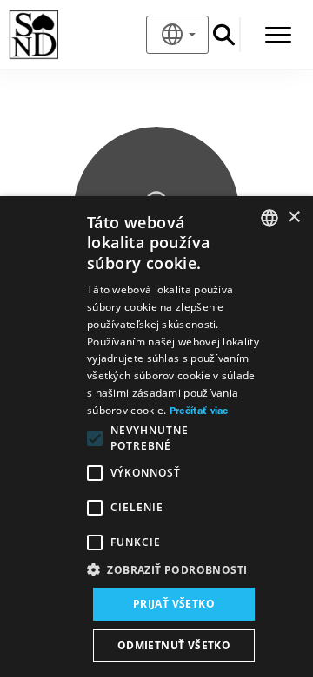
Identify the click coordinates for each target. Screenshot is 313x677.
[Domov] (62, 34)
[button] (174, 570)
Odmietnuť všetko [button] (173, 645)
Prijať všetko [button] (174, 603)
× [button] (293, 217)
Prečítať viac (199, 411)
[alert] (156, 436)
